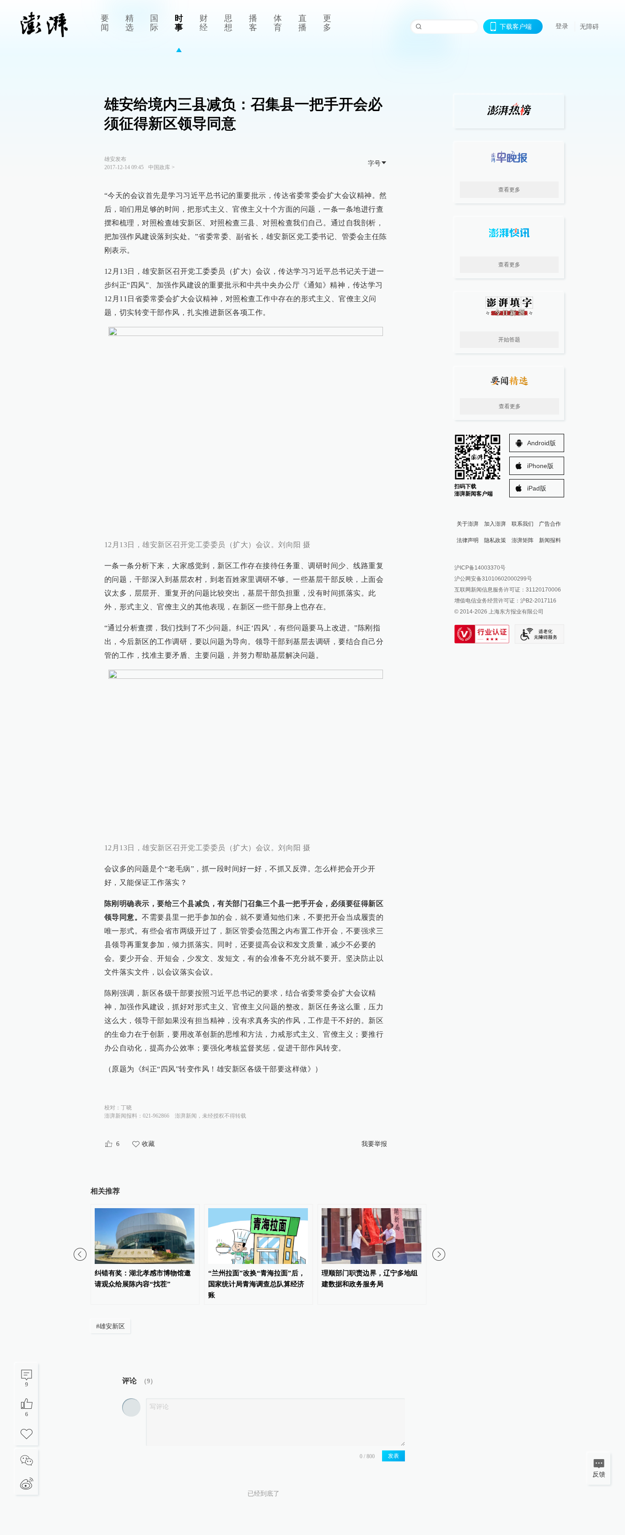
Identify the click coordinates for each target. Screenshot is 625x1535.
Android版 (541, 443)
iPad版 (536, 488)
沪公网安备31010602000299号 (493, 579)
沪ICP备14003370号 (480, 568)
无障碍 (589, 26)
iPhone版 (540, 465)
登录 (561, 26)
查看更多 (509, 190)
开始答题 (509, 339)
